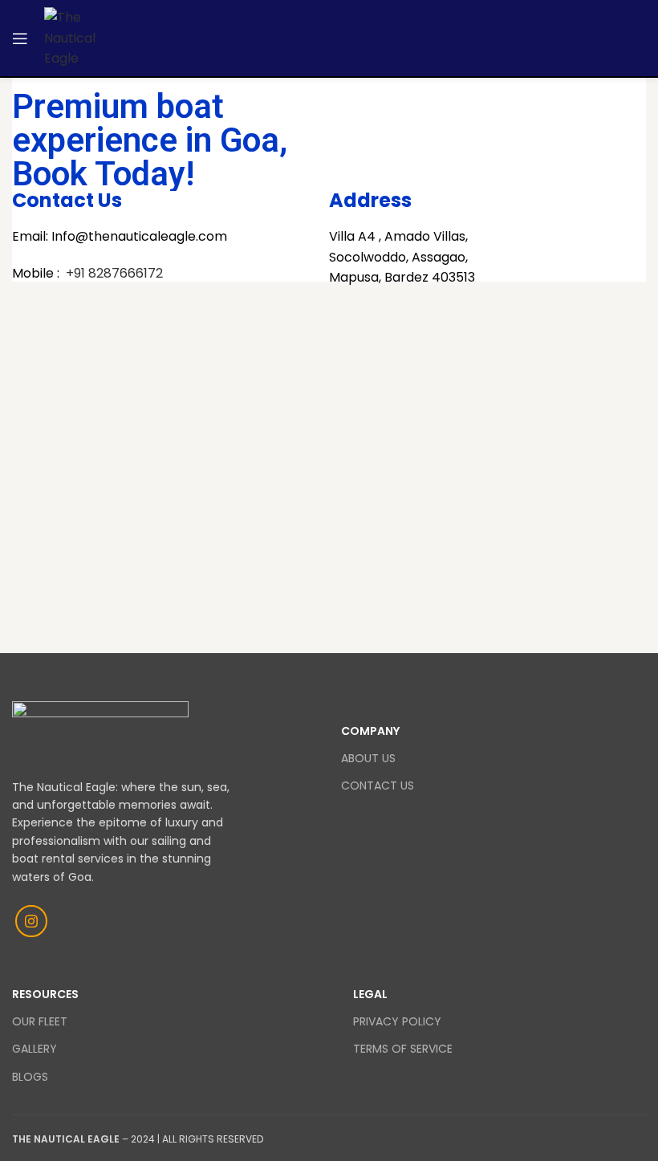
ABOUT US (368, 758)
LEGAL (370, 994)
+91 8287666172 (116, 273)
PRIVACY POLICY (397, 1021)
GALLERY (34, 1049)
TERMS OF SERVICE (403, 1049)
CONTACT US (377, 785)
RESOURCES (45, 994)
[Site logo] (80, 37)
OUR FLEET (39, 1021)
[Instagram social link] (31, 921)
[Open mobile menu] (20, 38)
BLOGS (30, 1077)
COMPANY (370, 731)
